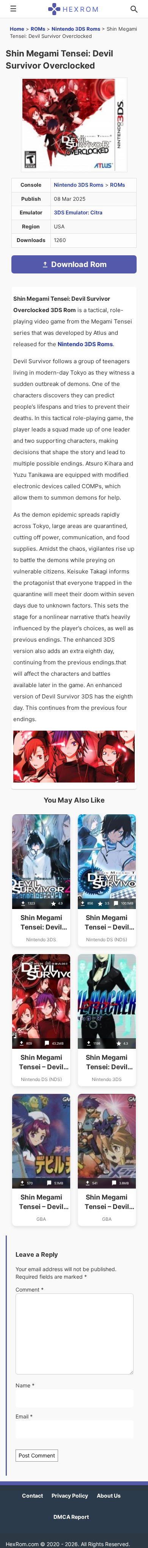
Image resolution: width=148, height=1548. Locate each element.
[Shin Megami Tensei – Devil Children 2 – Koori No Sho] (41, 1160)
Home (17, 29)
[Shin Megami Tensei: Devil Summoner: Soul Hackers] (107, 1020)
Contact (32, 1495)
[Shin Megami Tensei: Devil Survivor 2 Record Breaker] (41, 880)
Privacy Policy (70, 1495)
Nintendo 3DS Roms (76, 29)
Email (24, 1416)
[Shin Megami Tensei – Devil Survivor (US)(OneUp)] (41, 1020)
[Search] (134, 9)
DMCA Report (71, 1517)
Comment (30, 1289)
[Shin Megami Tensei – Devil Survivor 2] (107, 880)
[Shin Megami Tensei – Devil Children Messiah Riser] (107, 1160)
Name (25, 1385)
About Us (109, 1495)
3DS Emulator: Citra (78, 212)
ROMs (38, 29)
